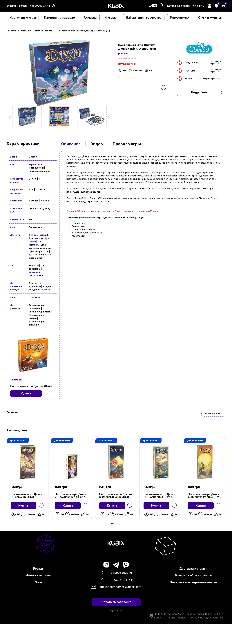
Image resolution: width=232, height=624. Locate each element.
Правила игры (127, 144)
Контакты (198, 6)
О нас (39, 582)
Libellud (33, 156)
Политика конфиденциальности (193, 582)
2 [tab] (116, 523)
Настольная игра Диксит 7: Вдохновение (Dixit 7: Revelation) (71, 496)
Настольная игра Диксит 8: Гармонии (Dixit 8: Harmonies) (27, 496)
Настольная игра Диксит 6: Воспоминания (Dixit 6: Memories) (115, 496)
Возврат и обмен (17, 6)
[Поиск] (162, 5)
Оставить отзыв (213, 413)
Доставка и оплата (178, 6)
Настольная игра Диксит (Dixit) (31, 386)
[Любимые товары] (41, 505)
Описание (71, 144)
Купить (23, 505)
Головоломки (179, 17)
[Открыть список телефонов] (53, 5)
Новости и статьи (39, 575)
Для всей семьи (38, 235)
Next (108, 118)
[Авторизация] (209, 6)
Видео (96, 144)
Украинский (35, 164)
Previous (10, 118)
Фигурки (111, 17)
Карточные (35, 272)
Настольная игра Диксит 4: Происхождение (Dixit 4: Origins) (204, 496)
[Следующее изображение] (27, 116)
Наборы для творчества (144, 17)
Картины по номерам (59, 17)
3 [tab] (119, 523)
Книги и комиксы (210, 17)
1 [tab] (112, 523)
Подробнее (199, 92)
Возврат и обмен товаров (193, 575)
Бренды (38, 568)
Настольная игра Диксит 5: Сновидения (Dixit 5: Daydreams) (160, 496)
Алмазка (90, 17)
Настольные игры (23, 17)
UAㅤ (150, 6)
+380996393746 (40, 6)
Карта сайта (116, 610)
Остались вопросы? (116, 602)
